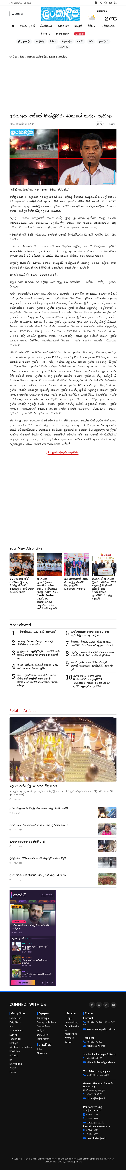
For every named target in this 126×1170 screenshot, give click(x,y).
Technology (62, 33)
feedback (69, 1037)
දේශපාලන (108, 26)
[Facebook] (92, 1005)
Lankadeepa (15, 1018)
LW (11, 1059)
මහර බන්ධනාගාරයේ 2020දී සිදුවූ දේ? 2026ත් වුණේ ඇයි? (37, 666)
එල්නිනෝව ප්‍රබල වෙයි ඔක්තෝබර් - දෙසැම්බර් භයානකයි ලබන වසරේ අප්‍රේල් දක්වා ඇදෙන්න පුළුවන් (91, 681)
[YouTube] (113, 1005)
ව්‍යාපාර (45, 33)
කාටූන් (78, 26)
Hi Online (14, 1055)
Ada (11, 1026)
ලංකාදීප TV (63, 47)
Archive (68, 1042)
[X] (99, 1005)
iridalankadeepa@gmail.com (101, 1062)
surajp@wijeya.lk (95, 1122)
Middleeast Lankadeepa (21, 1047)
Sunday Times (16, 1030)
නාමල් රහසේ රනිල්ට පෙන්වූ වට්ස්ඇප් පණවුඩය (35, 643)
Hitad (39, 1049)
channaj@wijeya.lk (96, 1098)
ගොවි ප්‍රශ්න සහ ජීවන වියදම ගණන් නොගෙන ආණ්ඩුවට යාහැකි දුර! (92, 666)
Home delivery (72, 1022)
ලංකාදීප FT (103, 41)
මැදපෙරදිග (67, 41)
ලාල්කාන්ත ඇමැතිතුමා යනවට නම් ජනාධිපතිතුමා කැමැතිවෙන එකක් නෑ (38, 655)
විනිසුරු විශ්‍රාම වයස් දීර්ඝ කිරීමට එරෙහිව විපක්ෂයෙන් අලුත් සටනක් (92, 643)
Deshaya (14, 1043)
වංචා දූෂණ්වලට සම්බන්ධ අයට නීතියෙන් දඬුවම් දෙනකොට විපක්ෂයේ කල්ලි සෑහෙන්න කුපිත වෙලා (37, 680)
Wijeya (13, 1067)
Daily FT (13, 1034)
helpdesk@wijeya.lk (96, 1045)
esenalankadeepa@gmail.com (101, 1029)
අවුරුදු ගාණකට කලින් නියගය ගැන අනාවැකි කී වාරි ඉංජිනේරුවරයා (92, 654)
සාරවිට (80, 41)
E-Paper (80, 33)
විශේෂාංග (46, 26)
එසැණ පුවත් (27, 26)
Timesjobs (42, 1053)
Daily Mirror (15, 1022)
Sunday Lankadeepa (46, 1022)
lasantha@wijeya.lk (96, 1138)
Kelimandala (16, 1063)
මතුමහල (63, 26)
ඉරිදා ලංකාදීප (24, 41)
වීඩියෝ (92, 26)
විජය (91, 41)
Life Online (15, 1051)
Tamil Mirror (15, 1038)
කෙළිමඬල (40, 41)
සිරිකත (53, 41)
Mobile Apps (71, 1033)
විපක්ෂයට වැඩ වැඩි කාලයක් (38, 631)
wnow (13, 1072)
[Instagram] (106, 1005)
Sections (19, 13)
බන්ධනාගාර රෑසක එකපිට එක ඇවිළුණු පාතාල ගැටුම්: (90, 633)
